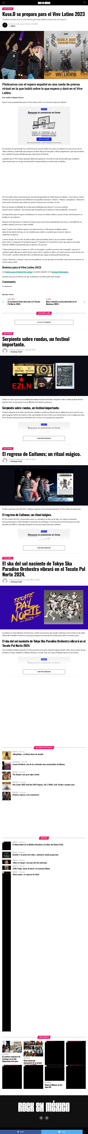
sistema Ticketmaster (60, 272)
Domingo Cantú (16, 352)
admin (13, 26)
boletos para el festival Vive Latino (18, 272)
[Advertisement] (44, 180)
